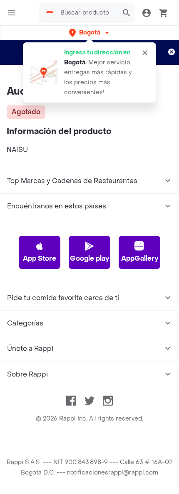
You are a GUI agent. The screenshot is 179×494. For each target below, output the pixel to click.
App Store (39, 258)
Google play (89, 258)
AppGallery (139, 258)
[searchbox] (87, 13)
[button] (89, 32)
